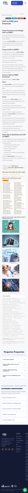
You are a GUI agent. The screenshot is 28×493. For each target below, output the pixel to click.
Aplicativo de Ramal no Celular (9, 397)
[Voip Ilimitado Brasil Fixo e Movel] (10, 291)
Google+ (20, 18)
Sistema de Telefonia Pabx (16, 328)
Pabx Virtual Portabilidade (7, 322)
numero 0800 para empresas (14, 174)
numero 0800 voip (14, 176)
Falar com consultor (14, 3)
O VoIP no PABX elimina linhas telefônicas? (14, 370)
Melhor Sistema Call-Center (7, 310)
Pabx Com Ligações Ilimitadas (14, 248)
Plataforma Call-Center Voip (14, 278)
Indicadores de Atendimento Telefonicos (9, 307)
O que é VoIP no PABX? (14, 359)
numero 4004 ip (21, 176)
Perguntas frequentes (18, 449)
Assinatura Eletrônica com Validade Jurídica (11, 403)
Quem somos (19, 436)
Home (10, 13)
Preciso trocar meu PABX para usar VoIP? (14, 376)
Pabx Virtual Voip (14, 263)
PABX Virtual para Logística (7, 319)
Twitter (14, 18)
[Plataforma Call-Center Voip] (10, 276)
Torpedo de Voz (15, 331)
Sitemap (18, 452)
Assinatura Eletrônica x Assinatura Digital (11, 408)
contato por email (12, 169)
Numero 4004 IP (12, 334)
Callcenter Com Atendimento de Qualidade (10, 298)
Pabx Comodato (16, 316)
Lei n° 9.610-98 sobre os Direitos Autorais (11, 343)
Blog (17, 444)
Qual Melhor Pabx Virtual (7, 325)
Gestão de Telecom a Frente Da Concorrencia (10, 304)
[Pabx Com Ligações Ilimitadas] (10, 247)
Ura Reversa (21, 331)
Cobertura (18, 442)
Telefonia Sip (10, 331)
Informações (16, 13)
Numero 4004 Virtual (20, 334)
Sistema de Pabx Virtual (7, 328)
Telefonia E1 (5, 331)
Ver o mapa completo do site (8, 420)
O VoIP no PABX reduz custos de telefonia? (14, 365)
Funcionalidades (19, 440)
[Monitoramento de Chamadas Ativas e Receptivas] (10, 232)
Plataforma (18, 438)
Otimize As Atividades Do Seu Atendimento (17, 313)
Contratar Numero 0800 (7, 301)
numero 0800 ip (5, 174)
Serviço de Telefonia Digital (16, 325)
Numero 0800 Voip (6, 334)
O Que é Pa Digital (6, 313)
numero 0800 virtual (6, 176)
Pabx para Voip (22, 316)
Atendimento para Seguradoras (9, 414)
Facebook (8, 18)
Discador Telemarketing (16, 301)
